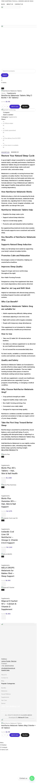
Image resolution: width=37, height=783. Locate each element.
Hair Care (4, 700)
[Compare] (3, 739)
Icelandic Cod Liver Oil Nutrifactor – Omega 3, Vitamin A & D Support (9, 537)
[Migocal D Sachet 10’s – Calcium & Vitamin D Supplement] (7, 587)
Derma (3, 703)
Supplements (11, 93)
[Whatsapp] (32, 778)
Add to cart (14, 106)
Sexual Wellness (6, 694)
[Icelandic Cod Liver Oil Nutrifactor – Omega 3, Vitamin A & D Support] (9, 518)
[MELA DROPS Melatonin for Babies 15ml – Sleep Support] (6, 554)
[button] (3, 481)
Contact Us (4, 678)
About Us (4, 674)
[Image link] (18, 640)
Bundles (3, 688)
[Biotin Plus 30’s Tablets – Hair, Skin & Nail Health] (5, 454)
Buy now (25, 106)
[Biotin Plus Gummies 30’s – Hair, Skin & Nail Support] (8, 485)
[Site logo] (10, 15)
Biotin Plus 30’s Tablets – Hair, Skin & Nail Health (9, 471)
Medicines (4, 691)
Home (3, 93)
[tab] (5, 152)
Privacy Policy (29, 713)
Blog (2, 681)
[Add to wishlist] (3, 460)
